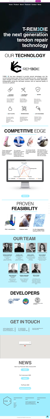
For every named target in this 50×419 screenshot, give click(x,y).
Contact (15, 406)
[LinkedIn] (38, 402)
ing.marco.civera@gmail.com (8, 330)
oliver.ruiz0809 (5, 329)
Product (15, 402)
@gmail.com (10, 329)
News (14, 407)
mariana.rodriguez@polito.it (8, 328)
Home (15, 401)
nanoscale (34, 281)
